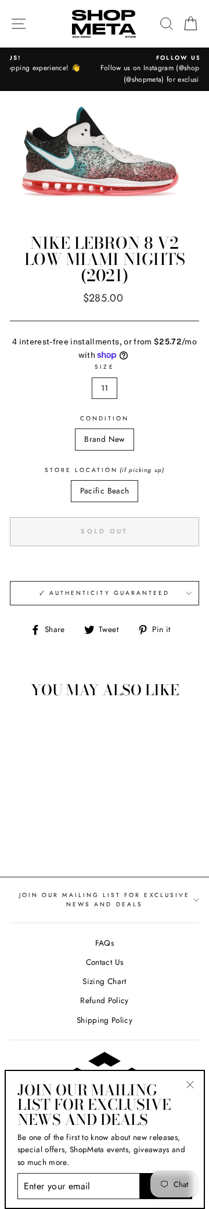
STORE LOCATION (104, 470)
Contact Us (104, 962)
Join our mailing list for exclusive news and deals (104, 900)
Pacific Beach (104, 490)
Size (104, 366)
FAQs (104, 943)
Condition (104, 418)
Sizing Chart (104, 981)
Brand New (104, 439)
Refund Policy (104, 1000)
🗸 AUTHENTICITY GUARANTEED (104, 593)
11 (105, 388)
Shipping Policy (104, 1020)
